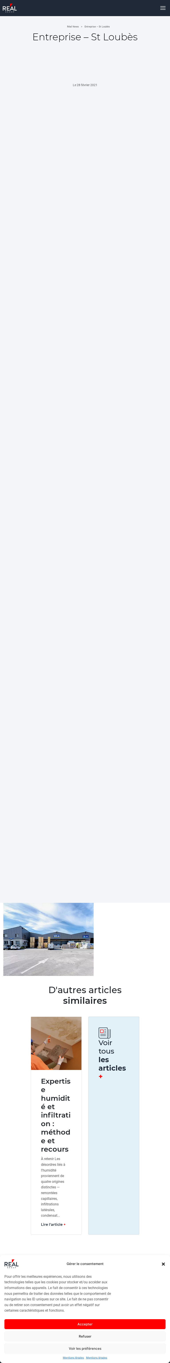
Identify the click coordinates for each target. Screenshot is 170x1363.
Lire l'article (52, 1224)
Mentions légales (73, 1357)
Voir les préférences (85, 1348)
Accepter (85, 1324)
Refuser (85, 1336)
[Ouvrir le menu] (162, 8)
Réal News (73, 26)
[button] (163, 1264)
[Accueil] (10, 8)
